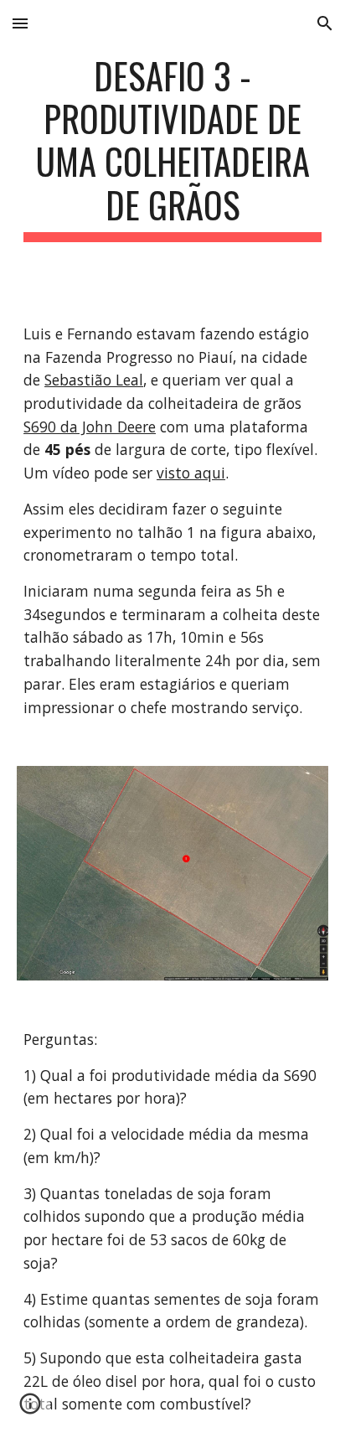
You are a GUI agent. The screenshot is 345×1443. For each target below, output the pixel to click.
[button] (20, 23)
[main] (172, 148)
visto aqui (191, 473)
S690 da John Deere (89, 426)
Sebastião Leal (93, 380)
